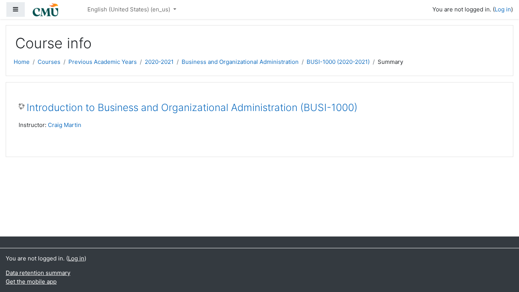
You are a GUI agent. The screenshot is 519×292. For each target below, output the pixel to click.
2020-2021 (159, 61)
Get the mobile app (31, 281)
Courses (49, 61)
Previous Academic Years (102, 61)
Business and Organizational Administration (240, 61)
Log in (503, 9)
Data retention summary (38, 272)
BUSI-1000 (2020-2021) (338, 61)
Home (22, 61)
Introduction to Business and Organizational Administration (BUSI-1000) (192, 107)
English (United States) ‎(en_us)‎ (129, 9)
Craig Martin (64, 125)
